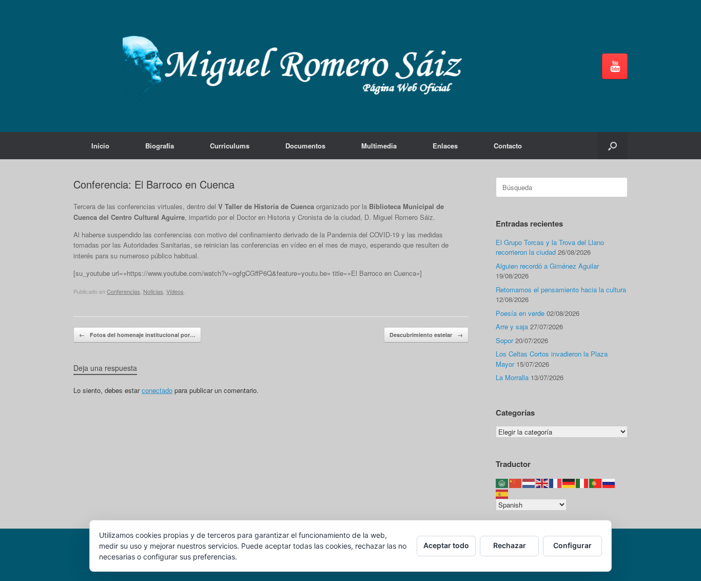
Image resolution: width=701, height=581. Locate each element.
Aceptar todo (446, 545)
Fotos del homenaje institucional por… (137, 335)
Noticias (153, 291)
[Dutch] (529, 483)
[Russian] (609, 483)
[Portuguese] (595, 483)
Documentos (305, 146)
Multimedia (379, 146)
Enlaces (445, 146)
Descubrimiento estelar (426, 335)
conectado (157, 390)
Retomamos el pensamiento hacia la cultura (561, 289)
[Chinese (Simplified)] (515, 483)
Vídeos (175, 291)
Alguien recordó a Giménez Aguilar (547, 266)
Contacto (508, 146)
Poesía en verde (520, 313)
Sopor (504, 340)
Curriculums (229, 146)
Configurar (572, 545)
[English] (542, 483)
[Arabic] (502, 483)
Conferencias (123, 291)
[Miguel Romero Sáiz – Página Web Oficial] (297, 66)
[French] (555, 483)
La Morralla (512, 377)
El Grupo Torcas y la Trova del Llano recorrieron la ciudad (550, 247)
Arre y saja (512, 326)
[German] (569, 483)
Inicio (100, 146)
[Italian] (582, 483)
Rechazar (509, 545)
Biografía (159, 146)
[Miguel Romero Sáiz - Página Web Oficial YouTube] (615, 66)
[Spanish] (502, 493)
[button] (612, 145)
